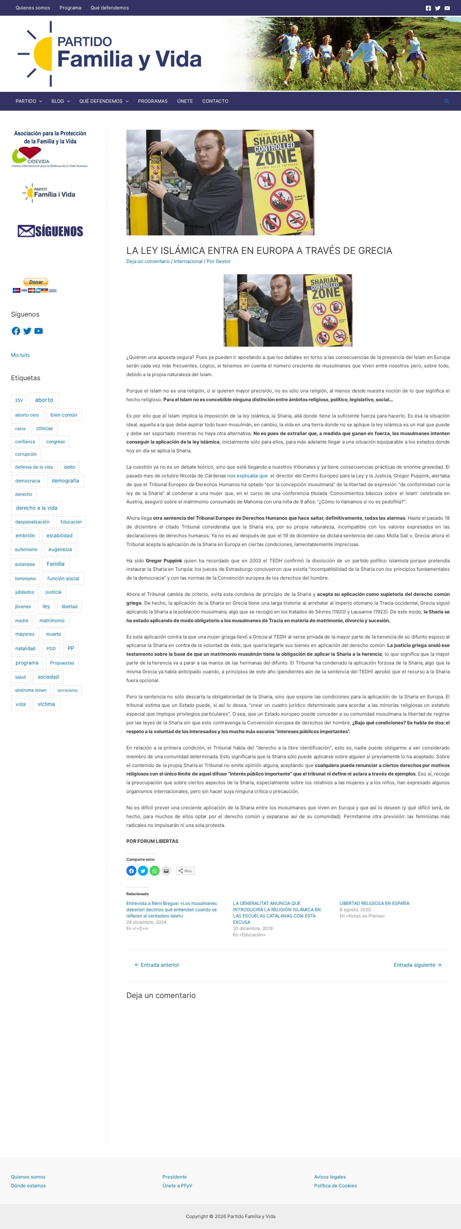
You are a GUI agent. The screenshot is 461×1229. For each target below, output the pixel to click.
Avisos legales (330, 1177)
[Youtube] (447, 8)
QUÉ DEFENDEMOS (101, 101)
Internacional (188, 261)
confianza (25, 441)
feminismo (25, 578)
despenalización (32, 521)
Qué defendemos (110, 8)
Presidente (174, 1177)
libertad (69, 606)
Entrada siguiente (418, 965)
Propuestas (62, 662)
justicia (53, 592)
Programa (70, 8)
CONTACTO (215, 101)
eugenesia (60, 549)
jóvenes (23, 606)
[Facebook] (428, 8)
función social (63, 578)
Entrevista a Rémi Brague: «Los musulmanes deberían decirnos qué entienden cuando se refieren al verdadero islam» (171, 909)
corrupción (26, 454)
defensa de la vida (34, 467)
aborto (44, 400)
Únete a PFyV (177, 1186)
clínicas (44, 428)
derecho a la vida (36, 508)
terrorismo (67, 690)
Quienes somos (33, 8)
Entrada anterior (157, 965)
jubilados (24, 592)
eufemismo (26, 549)
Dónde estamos (28, 1186)
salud (20, 677)
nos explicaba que (247, 476)
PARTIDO (26, 101)
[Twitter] (438, 8)
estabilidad (60, 535)
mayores (24, 634)
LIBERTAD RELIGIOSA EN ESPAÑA (374, 903)
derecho (23, 494)
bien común (63, 415)
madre (21, 620)
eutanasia (25, 564)
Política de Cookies (335, 1186)
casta (20, 428)
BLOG (57, 101)
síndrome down (30, 690)
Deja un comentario (148, 261)
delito (69, 467)
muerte (53, 634)
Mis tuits (20, 355)
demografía (65, 481)
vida (21, 704)
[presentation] (39, 101)
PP (71, 648)
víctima (46, 704)
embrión (25, 535)
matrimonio (52, 620)
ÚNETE (185, 101)
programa (27, 663)
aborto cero (27, 415)
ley (46, 606)
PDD (51, 648)
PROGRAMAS (153, 101)
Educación (71, 521)
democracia (27, 480)
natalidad (25, 648)
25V (19, 400)
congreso (55, 441)
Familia (56, 563)
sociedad (48, 677)
